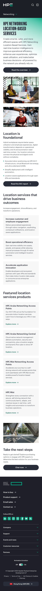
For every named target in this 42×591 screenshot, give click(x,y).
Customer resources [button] (11, 546)
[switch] (21, 564)
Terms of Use (16, 576)
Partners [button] (6, 552)
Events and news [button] (9, 540)
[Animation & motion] (21, 565)
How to (8, 492)
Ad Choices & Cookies (30, 576)
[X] (9, 518)
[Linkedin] (5, 518)
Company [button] (7, 527)
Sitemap (22, 578)
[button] (32, 4)
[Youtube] (26, 518)
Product (10, 497)
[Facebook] (22, 518)
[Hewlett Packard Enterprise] (8, 5)
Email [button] (8, 502)
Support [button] (6, 534)
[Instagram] (13, 518)
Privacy (6, 576)
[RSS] (30, 518)
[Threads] (17, 518)
